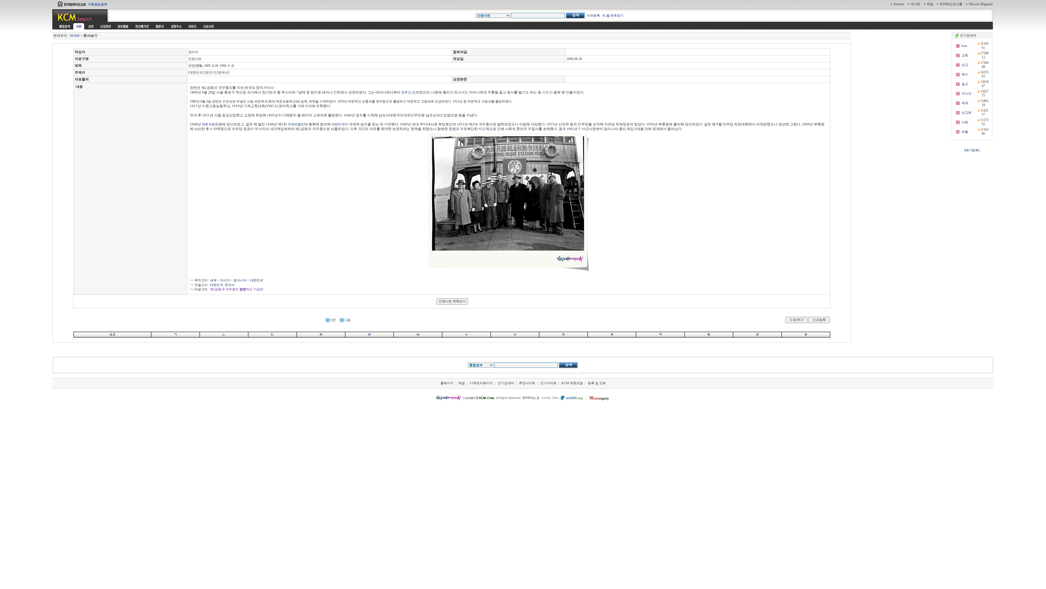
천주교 (406, 92)
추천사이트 (527, 383)
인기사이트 (548, 383)
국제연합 (294, 124)
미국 (308, 106)
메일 (930, 4)
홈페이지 (447, 383)
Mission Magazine (981, 4)
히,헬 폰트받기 (613, 15)
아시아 (225, 280)
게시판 (915, 4)
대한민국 (338, 124)
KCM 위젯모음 (572, 383)
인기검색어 (506, 383)
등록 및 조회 (597, 383)
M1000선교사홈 (951, 4)
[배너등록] (972, 150)
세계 (213, 280)
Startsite (898, 4)
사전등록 (593, 15)
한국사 (230, 285)
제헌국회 (208, 124)
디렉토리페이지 (481, 383)
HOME (75, 36)
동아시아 (240, 280)
